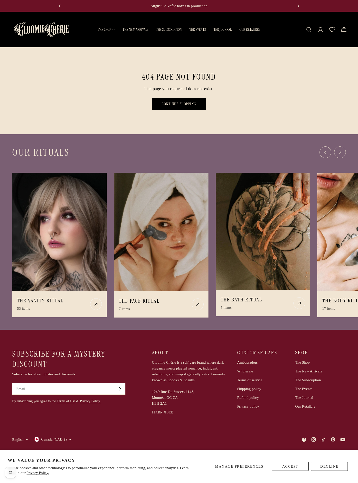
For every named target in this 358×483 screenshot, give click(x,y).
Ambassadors (247, 362)
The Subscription (308, 380)
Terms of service (249, 380)
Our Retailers (305, 406)
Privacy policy (248, 406)
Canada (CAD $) (54, 439)
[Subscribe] (120, 389)
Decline (329, 466)
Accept (290, 466)
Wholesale (245, 371)
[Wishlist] (332, 29)
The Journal (304, 398)
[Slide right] (340, 152)
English (18, 440)
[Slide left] (325, 152)
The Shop (302, 362)
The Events (303, 389)
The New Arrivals (308, 371)
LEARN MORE (162, 412)
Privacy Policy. (38, 473)
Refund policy (248, 398)
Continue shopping (179, 104)
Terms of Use (66, 401)
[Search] (309, 29)
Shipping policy (249, 389)
